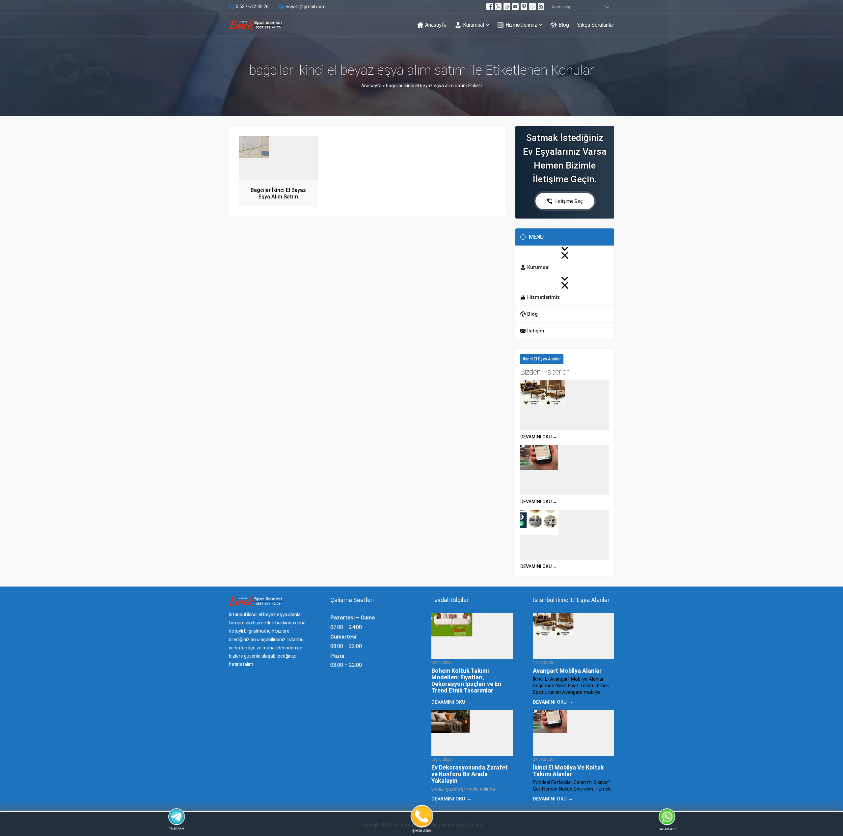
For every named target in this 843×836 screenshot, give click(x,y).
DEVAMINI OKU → (538, 436)
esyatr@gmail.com (306, 6)
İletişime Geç (569, 201)
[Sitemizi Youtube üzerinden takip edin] (515, 6)
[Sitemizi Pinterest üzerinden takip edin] (524, 6)
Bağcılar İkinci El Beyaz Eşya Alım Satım (278, 193)
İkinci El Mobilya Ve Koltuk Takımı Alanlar (568, 770)
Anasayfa (371, 85)
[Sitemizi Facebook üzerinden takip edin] (489, 6)
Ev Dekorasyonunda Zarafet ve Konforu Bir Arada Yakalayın (469, 774)
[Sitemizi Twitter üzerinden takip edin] (498, 6)
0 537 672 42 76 (252, 6)
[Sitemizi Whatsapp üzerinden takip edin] (532, 6)
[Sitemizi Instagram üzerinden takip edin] (506, 6)
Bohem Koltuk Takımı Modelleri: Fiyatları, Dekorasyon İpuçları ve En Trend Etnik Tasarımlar (466, 680)
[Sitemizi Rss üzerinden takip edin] (541, 6)
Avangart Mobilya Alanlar (567, 670)
